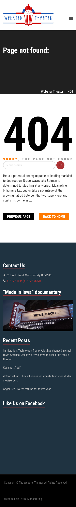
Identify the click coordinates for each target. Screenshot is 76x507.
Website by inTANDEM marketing (23, 499)
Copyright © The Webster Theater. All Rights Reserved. (35, 482)
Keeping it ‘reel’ (12, 367)
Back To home (54, 216)
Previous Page (18, 216)
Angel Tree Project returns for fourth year (27, 389)
